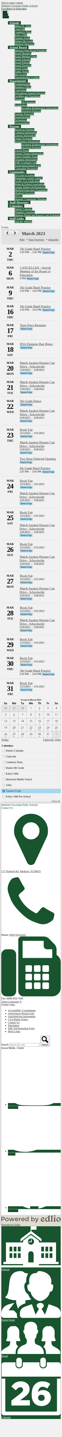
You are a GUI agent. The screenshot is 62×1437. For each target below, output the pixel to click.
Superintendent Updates (27, 77)
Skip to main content (12, 2)
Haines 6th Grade (24, 41)
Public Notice (22, 71)
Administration (22, 84)
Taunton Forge (22, 38)
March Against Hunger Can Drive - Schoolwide (37, 364)
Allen (9, 785)
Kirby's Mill (21, 35)
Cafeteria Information (26, 132)
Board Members (23, 53)
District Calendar (23, 209)
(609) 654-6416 (17, 934)
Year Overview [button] (36, 239)
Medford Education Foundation (31, 190)
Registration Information (27, 141)
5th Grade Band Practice (35, 249)
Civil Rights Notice (18, 1019)
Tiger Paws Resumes (33, 325)
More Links (14, 1031)
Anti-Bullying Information (21, 1016)
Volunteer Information (26, 159)
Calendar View (52, 740)
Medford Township (25, 193)
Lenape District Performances (30, 187)
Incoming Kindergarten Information (39, 108)
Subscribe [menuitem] (53, 239)
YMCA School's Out (26, 162)
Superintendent (22, 117)
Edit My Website (23, 221)
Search (4, 1044)
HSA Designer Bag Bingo (36, 344)
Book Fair (26, 429)
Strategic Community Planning (31, 199)
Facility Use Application (27, 181)
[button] (14, 23)
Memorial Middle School (19, 779)
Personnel (20, 99)
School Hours (22, 150)
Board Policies (22, 62)
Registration (21, 105)
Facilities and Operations (27, 96)
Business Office (23, 87)
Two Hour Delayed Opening (38, 458)
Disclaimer (13, 1025)
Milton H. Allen (23, 26)
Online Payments (23, 138)
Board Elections (23, 65)
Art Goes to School (25, 175)
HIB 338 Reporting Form (21, 1028)
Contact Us (14, 1022)
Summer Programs (24, 114)
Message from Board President (31, 50)
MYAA (18, 196)
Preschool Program (31, 111)
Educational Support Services (30, 93)
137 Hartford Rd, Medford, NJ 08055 (21, 871)
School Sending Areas (26, 156)
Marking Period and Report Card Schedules (37, 215)
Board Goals (21, 68)
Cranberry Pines (23, 32)
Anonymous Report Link (28, 165)
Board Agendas (23, 59)
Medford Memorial (24, 44)
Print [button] (22, 239)
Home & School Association (29, 184)
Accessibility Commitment (22, 1010)
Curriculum (20, 90)
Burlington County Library (29, 178)
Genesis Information (25, 135)
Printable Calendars (25, 212)
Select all (56, 801)
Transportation (22, 123)
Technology (21, 120)
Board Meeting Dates (26, 56)
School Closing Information (29, 153)
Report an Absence (24, 129)
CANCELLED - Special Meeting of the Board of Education (35, 271)
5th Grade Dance (30, 401)
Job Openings (28, 102)
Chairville (20, 29)
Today (5, 740)
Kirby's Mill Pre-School (18, 796)
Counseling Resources (26, 168)
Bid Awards (21, 74)
